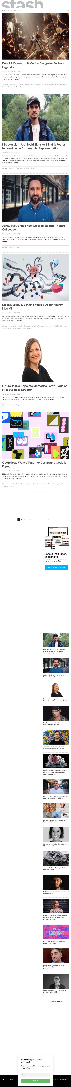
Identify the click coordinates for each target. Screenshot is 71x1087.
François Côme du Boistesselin (57, 84)
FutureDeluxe (18, 397)
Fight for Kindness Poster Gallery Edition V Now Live (54, 942)
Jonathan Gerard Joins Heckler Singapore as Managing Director (53, 747)
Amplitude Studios (40, 84)
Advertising (12, 326)
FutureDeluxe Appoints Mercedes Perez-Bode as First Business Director (34, 388)
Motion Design (27, 484)
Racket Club (12, 328)
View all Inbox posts (56, 1001)
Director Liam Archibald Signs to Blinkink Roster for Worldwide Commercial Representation (33, 146)
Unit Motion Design (18, 87)
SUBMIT (4, 1079)
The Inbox (12, 168)
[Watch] (17, 79)
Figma (55, 484)
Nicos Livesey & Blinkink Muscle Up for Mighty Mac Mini (32, 306)
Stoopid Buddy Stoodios (24, 328)
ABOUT (12, 1079)
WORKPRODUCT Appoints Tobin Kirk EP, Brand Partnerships (55, 992)
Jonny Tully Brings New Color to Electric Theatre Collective (34, 227)
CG (17, 84)
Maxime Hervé (7, 87)
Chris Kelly (40, 484)
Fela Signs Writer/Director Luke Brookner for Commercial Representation (53, 967)
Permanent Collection (11, 11)
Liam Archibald (30, 168)
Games (27, 84)
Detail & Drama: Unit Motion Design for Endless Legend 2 (33, 65)
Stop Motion (48, 326)
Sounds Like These (8, 486)
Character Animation (30, 326)
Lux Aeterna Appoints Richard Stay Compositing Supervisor (55, 724)
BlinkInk (22, 168)
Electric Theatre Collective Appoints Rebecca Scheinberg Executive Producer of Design (55, 917)
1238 (48, 519)
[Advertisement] (35, 505)
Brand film (12, 484)
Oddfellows (62, 484)
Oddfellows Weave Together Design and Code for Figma (35, 464)
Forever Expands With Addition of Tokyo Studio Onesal (54, 821)
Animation (12, 84)
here (54, 316)
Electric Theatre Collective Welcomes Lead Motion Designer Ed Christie (55, 797)
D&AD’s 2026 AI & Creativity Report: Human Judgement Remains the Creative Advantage (55, 772)
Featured (21, 84)
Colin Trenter (48, 484)
